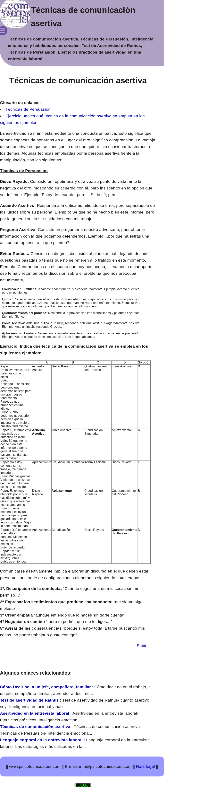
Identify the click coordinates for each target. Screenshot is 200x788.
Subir (146, 645)
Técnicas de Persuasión (28, 109)
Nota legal (145, 766)
